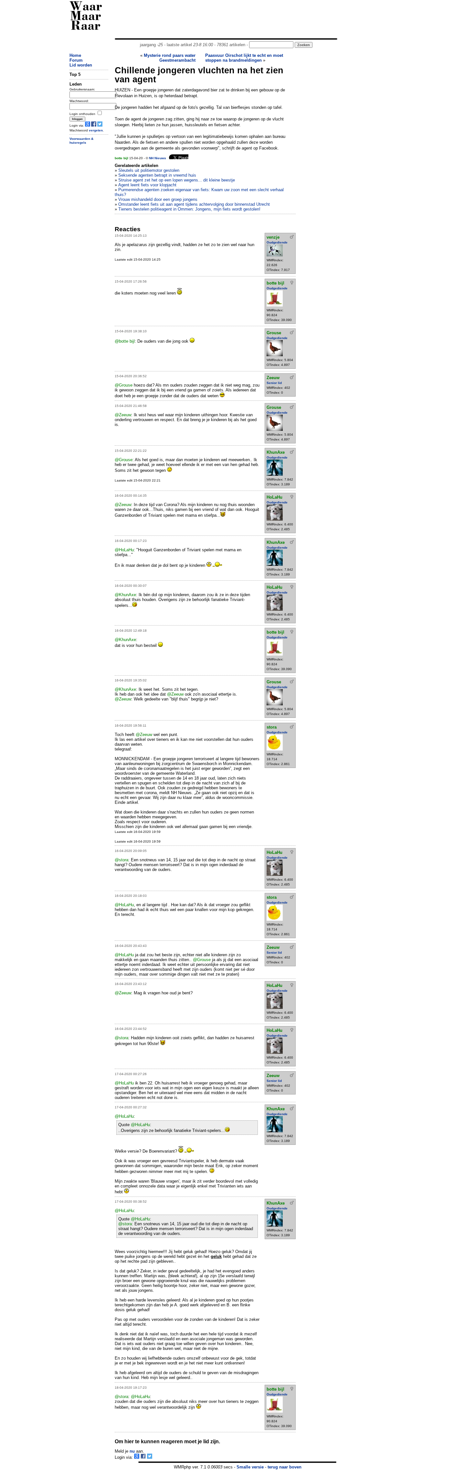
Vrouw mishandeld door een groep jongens (157, 199)
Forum (76, 60)
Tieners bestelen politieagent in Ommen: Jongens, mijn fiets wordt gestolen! (189, 209)
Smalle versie (250, 1467)
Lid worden (80, 65)
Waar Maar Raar (85, 17)
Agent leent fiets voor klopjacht (147, 184)
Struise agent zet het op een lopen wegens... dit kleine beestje (176, 180)
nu (132, 1451)
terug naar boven (284, 1467)
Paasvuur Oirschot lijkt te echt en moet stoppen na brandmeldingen (244, 58)
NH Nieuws (157, 158)
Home (75, 55)
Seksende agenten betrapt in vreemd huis (157, 175)
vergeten (96, 130)
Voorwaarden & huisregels (81, 141)
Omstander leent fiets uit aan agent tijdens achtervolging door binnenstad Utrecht (194, 204)
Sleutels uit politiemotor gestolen (148, 170)
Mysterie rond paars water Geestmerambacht (169, 58)
